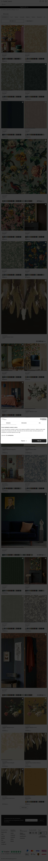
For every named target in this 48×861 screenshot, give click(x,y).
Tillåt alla (39, 440)
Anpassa (23, 440)
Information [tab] (24, 422)
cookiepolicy (10, 435)
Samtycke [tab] (8, 422)
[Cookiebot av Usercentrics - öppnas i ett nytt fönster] (41, 419)
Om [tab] (39, 422)
